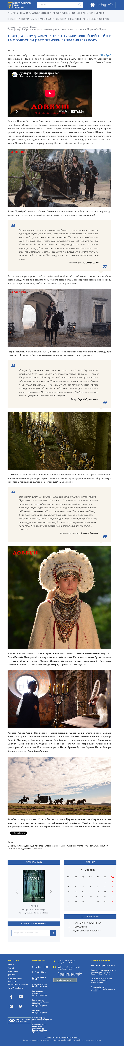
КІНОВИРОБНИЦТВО (64, 13)
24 (68, 901)
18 (76, 896)
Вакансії (11, 968)
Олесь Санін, (51, 846)
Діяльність (11, 975)
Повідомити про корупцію (18, 985)
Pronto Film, (82, 846)
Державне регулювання (91, 13)
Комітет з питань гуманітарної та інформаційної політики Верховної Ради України (103, 972)
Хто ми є (13, 13)
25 (76, 901)
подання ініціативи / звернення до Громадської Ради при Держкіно (39, 1028)
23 (112, 896)
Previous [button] (16, 891)
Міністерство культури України (103, 966)
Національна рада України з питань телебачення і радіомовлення (101, 980)
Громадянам (80, 927)
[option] (34, 894)
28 (98, 901)
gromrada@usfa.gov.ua (42, 1019)
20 (90, 896)
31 (68, 906)
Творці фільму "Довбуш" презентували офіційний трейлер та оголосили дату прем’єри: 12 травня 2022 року (57, 30)
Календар (90, 862)
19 (83, 896)
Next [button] (50, 891)
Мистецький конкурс (96, 19)
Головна (11, 27)
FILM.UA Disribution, (98, 846)
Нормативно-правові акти (37, 19)
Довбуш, (12, 846)
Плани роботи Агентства (35, 13)
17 (68, 896)
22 (105, 896)
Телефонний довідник (65, 980)
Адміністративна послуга (87, 931)
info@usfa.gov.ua (39, 986)
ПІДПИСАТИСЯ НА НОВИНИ (33, 924)
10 (68, 891)
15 (105, 891)
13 (90, 891)
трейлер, (39, 846)
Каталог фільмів (34, 862)
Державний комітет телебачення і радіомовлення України (103, 989)
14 (98, 891)
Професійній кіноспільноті (87, 923)
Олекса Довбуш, (25, 846)
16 (112, 891)
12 (83, 891)
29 (105, 901)
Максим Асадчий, (67, 846)
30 (112, 901)
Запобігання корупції (68, 19)
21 (98, 896)
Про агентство (13, 971)
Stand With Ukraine (15, 988)
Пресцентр (14, 19)
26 (83, 901)
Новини (33, 27)
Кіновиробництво (15, 978)
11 (76, 891)
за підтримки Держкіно (30, 849)
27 (90, 901)
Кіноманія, (13, 849)
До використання (90, 917)
